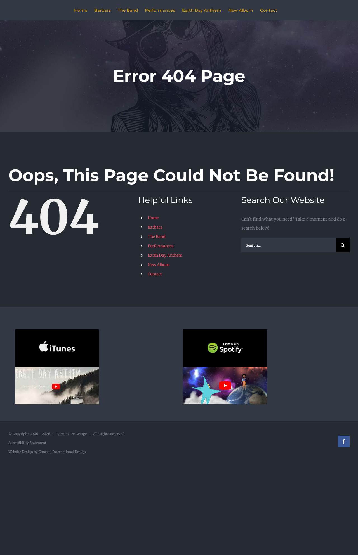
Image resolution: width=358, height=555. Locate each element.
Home (153, 217)
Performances (161, 246)
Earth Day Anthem (165, 255)
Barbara (155, 227)
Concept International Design (62, 452)
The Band (156, 236)
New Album (158, 264)
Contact (155, 274)
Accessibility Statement (27, 443)
